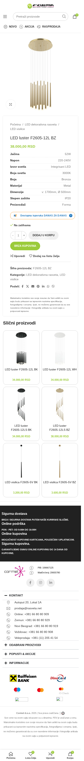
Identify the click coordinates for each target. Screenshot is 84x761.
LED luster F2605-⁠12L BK (21, 369)
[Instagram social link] (40, 583)
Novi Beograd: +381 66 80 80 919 (36, 626)
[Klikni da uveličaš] (10, 104)
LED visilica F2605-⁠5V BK (21, 482)
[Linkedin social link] (43, 286)
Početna (15, 124)
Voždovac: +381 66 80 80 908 (33, 632)
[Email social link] (32, 286)
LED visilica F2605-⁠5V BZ (59, 482)
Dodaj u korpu (43, 235)
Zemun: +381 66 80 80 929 (32, 620)
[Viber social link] (53, 286)
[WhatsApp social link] (48, 286)
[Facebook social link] (22, 286)
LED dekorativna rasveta (41, 124)
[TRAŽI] (64, 16)
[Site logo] (40, 6)
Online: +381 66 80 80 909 (31, 614)
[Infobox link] (41, 517)
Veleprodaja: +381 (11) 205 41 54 (36, 637)
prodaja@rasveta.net (28, 608)
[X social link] (27, 286)
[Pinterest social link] (38, 286)
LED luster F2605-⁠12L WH (60, 369)
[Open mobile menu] (5, 16)
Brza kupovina (25, 245)
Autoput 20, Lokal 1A (27, 602)
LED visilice (17, 129)
